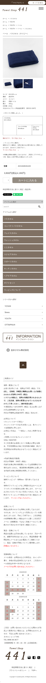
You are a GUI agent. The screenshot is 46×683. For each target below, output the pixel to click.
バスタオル (13, 18)
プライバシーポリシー (17, 670)
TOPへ (34, 670)
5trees (7, 312)
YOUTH (12, 22)
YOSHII (8, 306)
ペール (19, 25)
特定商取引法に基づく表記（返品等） (17, 189)
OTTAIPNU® (10, 325)
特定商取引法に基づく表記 (22, 667)
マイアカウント (18, 3)
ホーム (5, 18)
